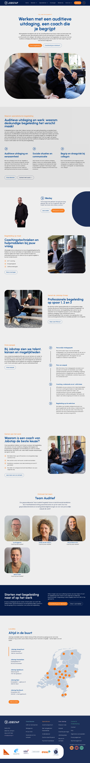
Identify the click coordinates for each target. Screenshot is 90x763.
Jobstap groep (62, 735)
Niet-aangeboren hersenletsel (47, 729)
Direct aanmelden (75, 604)
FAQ (72, 730)
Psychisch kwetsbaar (48, 741)
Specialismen (42, 2)
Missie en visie (62, 725)
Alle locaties (14, 702)
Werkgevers (29, 728)
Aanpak (60, 728)
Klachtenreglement (76, 741)
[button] (34, 2)
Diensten (33, 2)
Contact (78, 2)
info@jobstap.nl (8, 735)
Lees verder (45, 210)
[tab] (20, 651)
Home (27, 2)
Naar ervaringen (11, 272)
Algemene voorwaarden (78, 734)
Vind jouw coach (58, 210)
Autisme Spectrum (47, 725)
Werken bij (60, 2)
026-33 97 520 (8, 733)
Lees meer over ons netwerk (14, 475)
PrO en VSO (29, 731)
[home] (11, 3)
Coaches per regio (63, 731)
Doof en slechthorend (48, 737)
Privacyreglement (76, 737)
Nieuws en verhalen (61, 740)
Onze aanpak (10, 367)
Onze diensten (10, 177)
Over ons (67, 2)
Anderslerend (46, 734)
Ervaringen (53, 2)
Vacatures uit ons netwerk (31, 736)
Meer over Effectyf (55, 322)
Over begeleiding (35, 45)
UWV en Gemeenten (32, 725)
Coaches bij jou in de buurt (52, 45)
